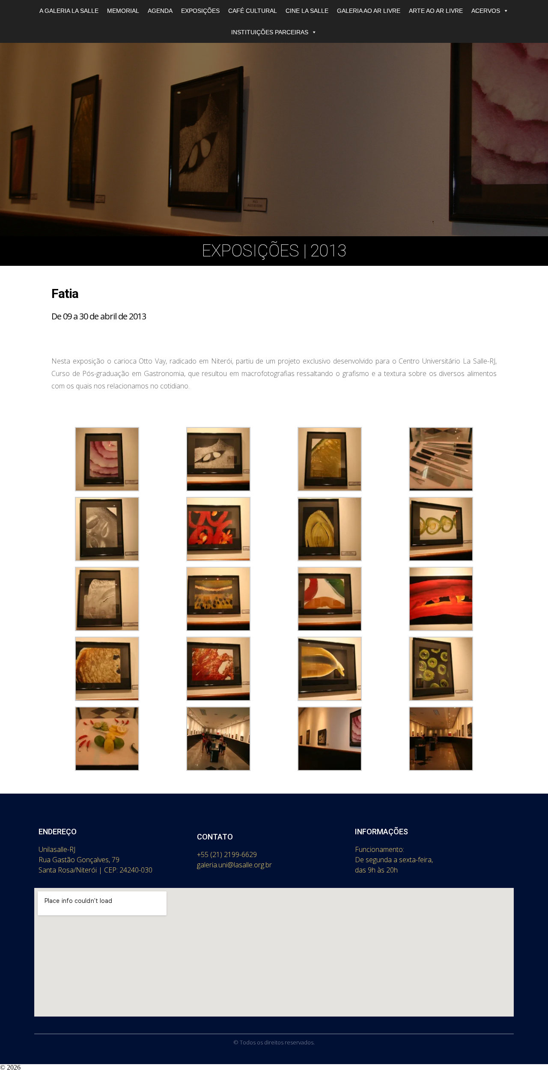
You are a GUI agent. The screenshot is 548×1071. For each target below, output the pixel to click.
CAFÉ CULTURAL (252, 10)
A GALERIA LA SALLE (68, 10)
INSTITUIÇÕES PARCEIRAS (269, 32)
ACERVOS (485, 10)
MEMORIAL (123, 10)
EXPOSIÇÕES (200, 10)
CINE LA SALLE (307, 10)
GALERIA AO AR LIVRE (368, 10)
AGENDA (160, 10)
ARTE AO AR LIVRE (436, 10)
